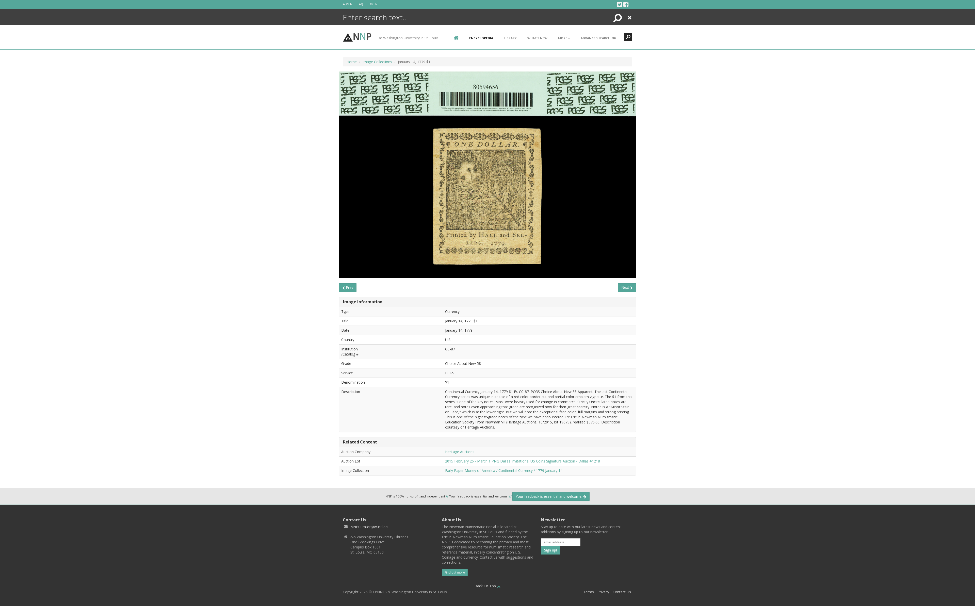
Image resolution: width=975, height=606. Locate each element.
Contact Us (622, 592)
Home (352, 61)
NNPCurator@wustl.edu (369, 526)
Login (372, 4)
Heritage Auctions (459, 451)
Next (625, 287)
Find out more (455, 572)
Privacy (603, 592)
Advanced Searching (598, 38)
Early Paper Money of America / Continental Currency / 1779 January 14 (503, 470)
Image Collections (377, 61)
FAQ (360, 4)
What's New (537, 38)
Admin (347, 4)
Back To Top (486, 585)
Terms (588, 592)
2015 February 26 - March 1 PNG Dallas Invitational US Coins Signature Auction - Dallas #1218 (522, 461)
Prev (349, 287)
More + (564, 38)
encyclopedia (481, 38)
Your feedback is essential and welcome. (549, 496)
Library (510, 38)
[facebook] (626, 4)
